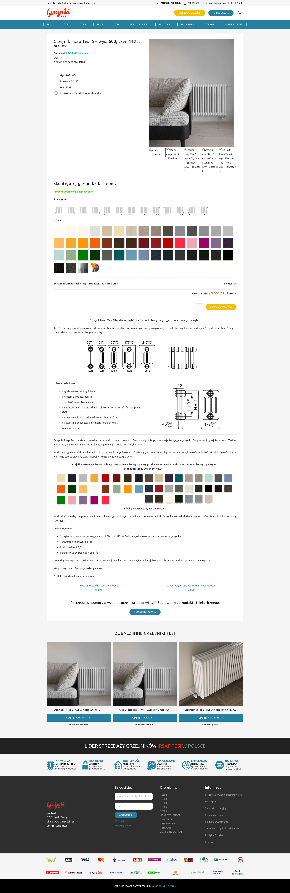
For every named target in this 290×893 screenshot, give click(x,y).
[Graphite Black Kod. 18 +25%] (216, 256)
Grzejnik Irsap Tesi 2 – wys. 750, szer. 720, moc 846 (78, 710)
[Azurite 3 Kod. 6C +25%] (155, 256)
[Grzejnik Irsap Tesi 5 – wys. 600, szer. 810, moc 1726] (145, 643)
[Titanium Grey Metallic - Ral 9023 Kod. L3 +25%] (179, 232)
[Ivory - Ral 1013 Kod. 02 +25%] (119, 232)
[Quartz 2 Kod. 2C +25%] (143, 232)
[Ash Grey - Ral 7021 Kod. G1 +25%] (179, 256)
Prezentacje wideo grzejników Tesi (223, 794)
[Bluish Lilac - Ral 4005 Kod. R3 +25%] (216, 244)
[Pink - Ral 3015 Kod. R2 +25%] (192, 244)
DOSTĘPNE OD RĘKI (171, 831)
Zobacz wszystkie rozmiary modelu (99, 585)
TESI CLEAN (166, 819)
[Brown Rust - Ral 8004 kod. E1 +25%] (107, 244)
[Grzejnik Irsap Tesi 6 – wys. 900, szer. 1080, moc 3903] (211, 643)
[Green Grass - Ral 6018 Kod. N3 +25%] (83, 256)
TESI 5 (163, 807)
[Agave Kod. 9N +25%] (107, 256)
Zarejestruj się (121, 821)
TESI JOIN (165, 827)
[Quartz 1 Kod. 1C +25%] (107, 232)
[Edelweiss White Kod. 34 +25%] (71, 232)
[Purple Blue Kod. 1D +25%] (228, 244)
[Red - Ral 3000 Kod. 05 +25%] (167, 244)
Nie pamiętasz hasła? (125, 825)
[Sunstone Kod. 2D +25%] (155, 232)
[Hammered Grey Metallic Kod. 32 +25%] (71, 268)
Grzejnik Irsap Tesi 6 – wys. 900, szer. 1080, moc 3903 (210, 710)
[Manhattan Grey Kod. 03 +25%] (228, 232)
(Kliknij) (99, 589)
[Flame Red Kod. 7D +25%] (155, 244)
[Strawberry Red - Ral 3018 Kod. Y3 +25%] (179, 244)
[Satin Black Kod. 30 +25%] (228, 256)
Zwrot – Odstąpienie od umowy (222, 828)
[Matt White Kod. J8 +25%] (83, 232)
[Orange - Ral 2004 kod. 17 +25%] (95, 244)
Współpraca (211, 801)
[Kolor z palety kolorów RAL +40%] (95, 268)
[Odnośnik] (58, 13)
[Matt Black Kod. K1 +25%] (204, 256)
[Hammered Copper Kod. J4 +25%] (119, 244)
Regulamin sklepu (214, 815)
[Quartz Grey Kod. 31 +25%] (59, 268)
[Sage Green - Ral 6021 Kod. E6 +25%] (71, 256)
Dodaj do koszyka (221, 307)
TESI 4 (163, 803)
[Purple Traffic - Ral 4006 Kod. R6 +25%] (204, 244)
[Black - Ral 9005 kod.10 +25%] (192, 256)
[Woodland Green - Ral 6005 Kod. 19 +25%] (95, 256)
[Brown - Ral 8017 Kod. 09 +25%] (131, 244)
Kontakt (209, 842)
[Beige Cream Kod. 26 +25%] (59, 244)
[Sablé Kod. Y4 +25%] (131, 232)
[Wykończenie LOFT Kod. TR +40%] (83, 268)
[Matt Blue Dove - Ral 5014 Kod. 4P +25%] (143, 256)
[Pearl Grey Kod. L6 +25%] (204, 232)
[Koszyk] (240, 13)
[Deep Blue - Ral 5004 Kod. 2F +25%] (167, 256)
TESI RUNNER (167, 823)
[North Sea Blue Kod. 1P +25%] (119, 256)
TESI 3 (163, 799)
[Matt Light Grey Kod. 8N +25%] (216, 232)
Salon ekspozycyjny (215, 808)
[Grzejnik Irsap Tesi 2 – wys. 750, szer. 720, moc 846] (79, 643)
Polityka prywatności (216, 822)
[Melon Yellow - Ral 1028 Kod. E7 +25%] (83, 244)
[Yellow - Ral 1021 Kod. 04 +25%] (71, 244)
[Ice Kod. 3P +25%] (59, 256)
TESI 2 (163, 794)
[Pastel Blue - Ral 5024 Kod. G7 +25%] (131, 256)
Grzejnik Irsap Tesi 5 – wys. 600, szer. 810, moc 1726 (144, 710)
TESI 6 (163, 811)
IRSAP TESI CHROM (170, 815)
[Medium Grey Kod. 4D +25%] (192, 232)
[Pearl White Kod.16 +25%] (95, 232)
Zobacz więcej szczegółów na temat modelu (190, 585)
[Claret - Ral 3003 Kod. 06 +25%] (143, 244)
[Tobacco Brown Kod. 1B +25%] (167, 232)
